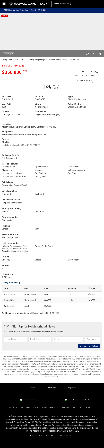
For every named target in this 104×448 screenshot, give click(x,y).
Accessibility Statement (57, 407)
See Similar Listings (84, 81)
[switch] (87, 53)
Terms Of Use (16, 407)
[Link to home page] (30, 4)
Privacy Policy (34, 407)
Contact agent (9, 53)
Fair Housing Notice (84, 407)
